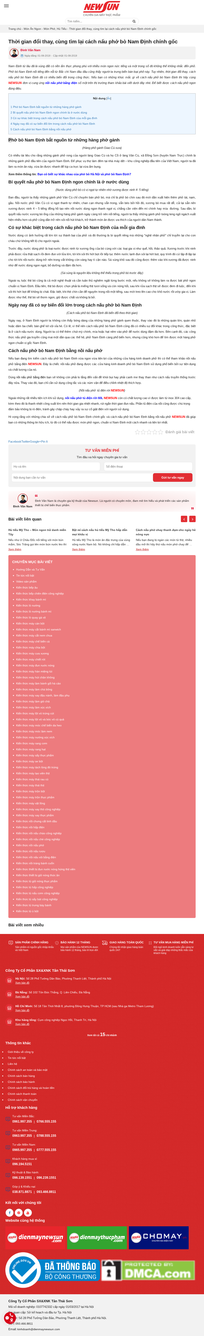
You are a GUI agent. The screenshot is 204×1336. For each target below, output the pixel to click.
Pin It (44, 441)
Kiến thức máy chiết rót (30, 659)
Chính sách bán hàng (21, 1075)
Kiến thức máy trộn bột (30, 791)
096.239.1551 (46, 1177)
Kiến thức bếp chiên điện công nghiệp (40, 593)
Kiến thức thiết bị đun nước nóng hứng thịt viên (45, 869)
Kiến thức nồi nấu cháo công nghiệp (39, 833)
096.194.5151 (22, 1164)
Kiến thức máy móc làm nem (34, 731)
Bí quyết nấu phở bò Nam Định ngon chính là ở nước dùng (49, 112)
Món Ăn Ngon (32, 28)
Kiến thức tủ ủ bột (27, 911)
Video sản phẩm (26, 581)
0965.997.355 (22, 1150)
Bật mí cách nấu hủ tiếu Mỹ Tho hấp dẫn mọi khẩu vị (99, 532)
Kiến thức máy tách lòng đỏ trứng (37, 767)
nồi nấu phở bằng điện (61, 83)
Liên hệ (12, 1063)
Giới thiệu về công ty (21, 1051)
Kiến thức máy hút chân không (35, 677)
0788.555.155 (46, 1135)
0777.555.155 (46, 1150)
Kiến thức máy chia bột (30, 647)
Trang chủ (14, 28)
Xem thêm (14, 549)
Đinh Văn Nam (30, 50)
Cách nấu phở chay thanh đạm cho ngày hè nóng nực (166, 532)
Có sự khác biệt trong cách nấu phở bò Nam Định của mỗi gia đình (54, 118)
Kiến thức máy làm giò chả (33, 701)
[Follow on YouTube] (28, 1213)
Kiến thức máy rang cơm (31, 743)
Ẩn (108, 98)
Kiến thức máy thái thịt (30, 785)
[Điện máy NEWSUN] (102, 9)
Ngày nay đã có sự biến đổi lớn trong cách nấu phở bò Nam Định (53, 123)
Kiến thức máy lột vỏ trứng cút (35, 713)
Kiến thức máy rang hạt (31, 749)
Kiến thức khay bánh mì (31, 599)
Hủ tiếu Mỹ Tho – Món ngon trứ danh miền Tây (37, 532)
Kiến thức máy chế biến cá (33, 641)
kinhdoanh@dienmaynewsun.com (38, 1329)
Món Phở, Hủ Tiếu (55, 28)
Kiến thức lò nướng (28, 605)
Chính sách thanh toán (22, 1093)
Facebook (14, 441)
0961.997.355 (22, 1121)
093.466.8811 (46, 1192)
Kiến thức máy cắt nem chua (34, 635)
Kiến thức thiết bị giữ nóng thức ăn (38, 875)
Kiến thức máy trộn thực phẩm (35, 797)
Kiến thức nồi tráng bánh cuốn (35, 863)
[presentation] (184, 519)
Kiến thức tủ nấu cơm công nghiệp (38, 893)
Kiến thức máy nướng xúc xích (35, 737)
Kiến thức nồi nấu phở (30, 845)
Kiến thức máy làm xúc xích (33, 707)
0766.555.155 (46, 1121)
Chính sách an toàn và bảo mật (27, 1069)
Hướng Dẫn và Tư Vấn (30, 569)
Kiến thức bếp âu (27, 587)
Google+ (35, 441)
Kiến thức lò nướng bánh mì (33, 611)
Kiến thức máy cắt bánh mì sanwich (38, 629)
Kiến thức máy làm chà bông (34, 689)
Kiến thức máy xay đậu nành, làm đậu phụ (43, 695)
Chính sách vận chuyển (22, 1099)
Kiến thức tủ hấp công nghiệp (34, 887)
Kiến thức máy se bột (29, 761)
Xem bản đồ (22, 982)
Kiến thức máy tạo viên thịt (33, 773)
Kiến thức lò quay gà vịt (31, 617)
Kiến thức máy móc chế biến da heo (39, 725)
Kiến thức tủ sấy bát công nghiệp (37, 899)
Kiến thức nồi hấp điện (30, 827)
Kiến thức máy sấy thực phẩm (35, 755)
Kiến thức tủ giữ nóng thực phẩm (37, 881)
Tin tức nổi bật (25, 575)
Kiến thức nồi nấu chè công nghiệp (38, 839)
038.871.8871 (22, 1192)
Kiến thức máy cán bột (30, 623)
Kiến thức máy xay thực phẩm (35, 815)
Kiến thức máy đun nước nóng (35, 665)
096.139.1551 (22, 1177)
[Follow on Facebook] (10, 1213)
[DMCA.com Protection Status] (148, 1270)
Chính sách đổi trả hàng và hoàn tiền (31, 1087)
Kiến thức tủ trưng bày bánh (33, 905)
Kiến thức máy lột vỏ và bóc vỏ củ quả (40, 719)
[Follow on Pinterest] (19, 1213)
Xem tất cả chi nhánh (102, 1035)
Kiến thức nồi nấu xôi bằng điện (36, 857)
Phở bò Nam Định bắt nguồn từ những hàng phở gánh (46, 107)
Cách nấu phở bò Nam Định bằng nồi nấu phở (41, 129)
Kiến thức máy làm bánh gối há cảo (38, 683)
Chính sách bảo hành (21, 1081)
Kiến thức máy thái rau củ (32, 779)
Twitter (25, 441)
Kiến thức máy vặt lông (30, 803)
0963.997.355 (22, 1135)
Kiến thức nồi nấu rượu (30, 851)
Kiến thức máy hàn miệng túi (34, 671)
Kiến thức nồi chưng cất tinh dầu (36, 821)
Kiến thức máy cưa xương (32, 653)
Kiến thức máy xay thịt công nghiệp (38, 809)
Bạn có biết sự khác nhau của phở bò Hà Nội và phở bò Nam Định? (84, 174)
